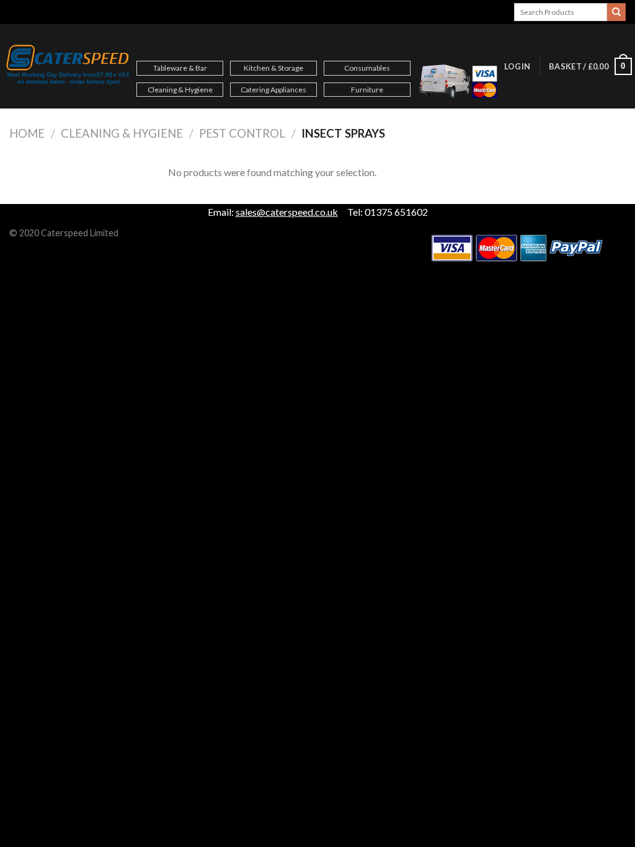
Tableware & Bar (180, 68)
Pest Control (242, 133)
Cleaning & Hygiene (180, 89)
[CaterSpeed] (68, 66)
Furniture (367, 89)
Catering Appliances (273, 89)
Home (27, 133)
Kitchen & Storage (273, 68)
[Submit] (616, 12)
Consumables (367, 68)
